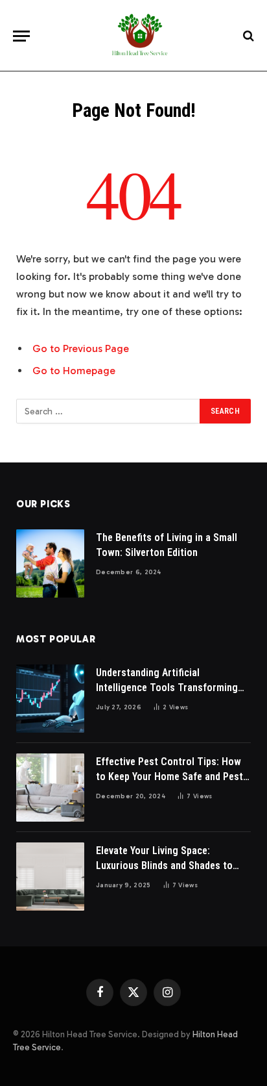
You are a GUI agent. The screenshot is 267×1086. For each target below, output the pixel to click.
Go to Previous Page (80, 348)
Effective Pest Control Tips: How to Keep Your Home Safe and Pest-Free (171, 776)
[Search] (247, 36)
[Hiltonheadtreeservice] (140, 35)
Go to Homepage (73, 370)
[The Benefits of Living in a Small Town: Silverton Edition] (50, 563)
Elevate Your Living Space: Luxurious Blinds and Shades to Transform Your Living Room (164, 865)
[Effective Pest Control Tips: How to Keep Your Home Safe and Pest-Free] (50, 787)
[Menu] (21, 36)
